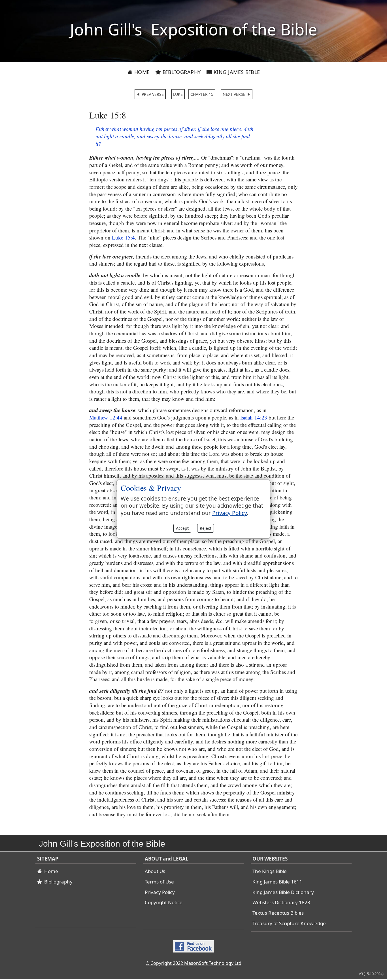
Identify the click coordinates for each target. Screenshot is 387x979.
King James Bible (236, 72)
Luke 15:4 (123, 237)
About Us (155, 871)
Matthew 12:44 (105, 417)
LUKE (178, 94)
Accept (182, 528)
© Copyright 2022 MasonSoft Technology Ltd (193, 963)
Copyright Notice (163, 902)
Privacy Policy (160, 892)
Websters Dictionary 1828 (281, 902)
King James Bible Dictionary (283, 892)
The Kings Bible (269, 871)
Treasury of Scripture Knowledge (289, 923)
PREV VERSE (152, 94)
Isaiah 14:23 (253, 417)
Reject (205, 528)
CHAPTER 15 (201, 94)
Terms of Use (159, 881)
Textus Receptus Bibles (278, 913)
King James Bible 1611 (277, 881)
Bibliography (181, 72)
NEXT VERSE (234, 94)
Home (141, 72)
